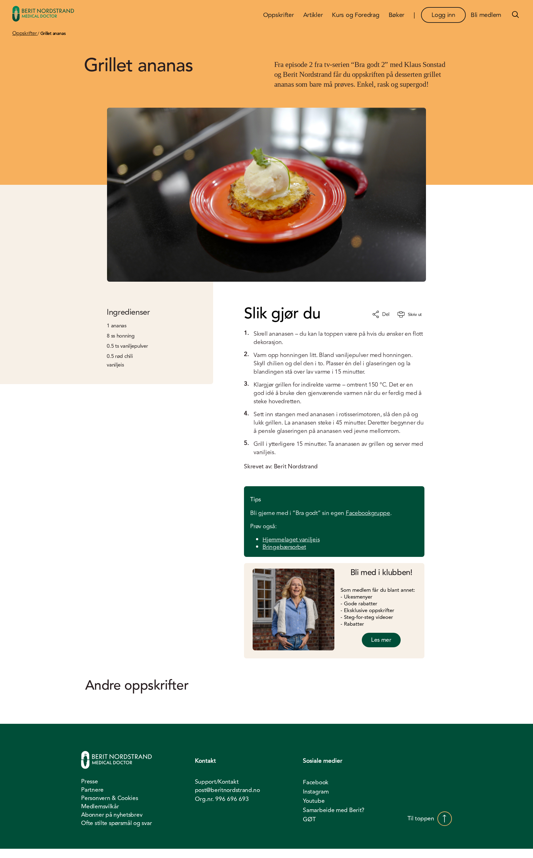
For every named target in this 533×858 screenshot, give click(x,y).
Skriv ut (415, 314)
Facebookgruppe (368, 513)
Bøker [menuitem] (397, 15)
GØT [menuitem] (309, 819)
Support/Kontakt (217, 782)
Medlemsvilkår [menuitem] (100, 806)
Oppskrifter (25, 33)
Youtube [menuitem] (313, 801)
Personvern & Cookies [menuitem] (109, 798)
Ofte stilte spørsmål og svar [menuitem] (116, 823)
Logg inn (443, 15)
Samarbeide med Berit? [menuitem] (333, 810)
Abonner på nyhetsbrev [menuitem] (111, 814)
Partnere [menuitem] (92, 789)
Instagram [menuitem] (315, 791)
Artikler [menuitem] (313, 15)
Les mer (381, 640)
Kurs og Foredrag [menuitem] (355, 15)
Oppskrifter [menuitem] (278, 15)
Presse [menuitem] (89, 781)
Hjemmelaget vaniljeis (291, 539)
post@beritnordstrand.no (227, 790)
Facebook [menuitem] (315, 782)
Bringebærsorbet (284, 547)
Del (386, 314)
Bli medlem (486, 15)
